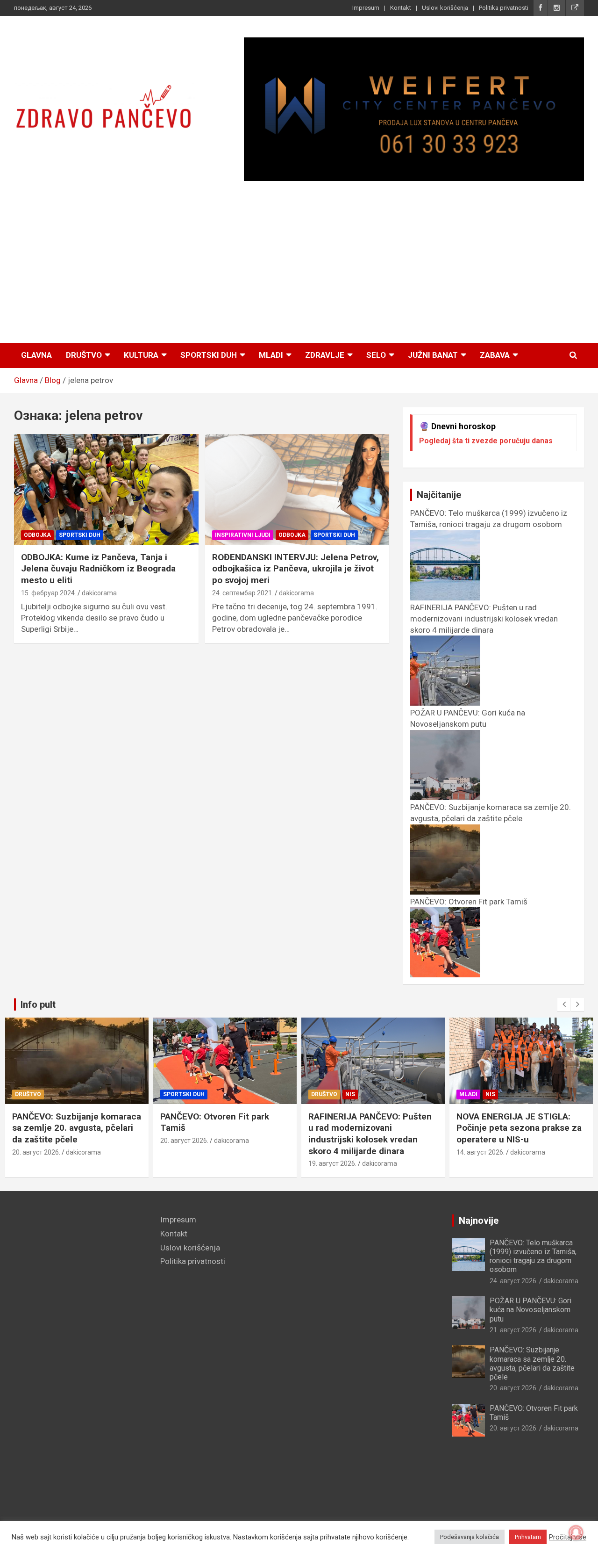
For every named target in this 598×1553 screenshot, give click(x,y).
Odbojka (37, 535)
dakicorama (99, 593)
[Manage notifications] (576, 1532)
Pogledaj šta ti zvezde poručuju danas (486, 440)
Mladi (271, 355)
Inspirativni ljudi (243, 535)
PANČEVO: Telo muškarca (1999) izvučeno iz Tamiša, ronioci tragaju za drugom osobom (488, 518)
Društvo (84, 355)
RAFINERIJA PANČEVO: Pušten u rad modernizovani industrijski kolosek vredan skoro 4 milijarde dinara (370, 1133)
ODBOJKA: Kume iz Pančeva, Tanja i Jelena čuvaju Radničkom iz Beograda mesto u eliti (98, 568)
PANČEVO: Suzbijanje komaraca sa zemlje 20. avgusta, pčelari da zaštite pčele (490, 812)
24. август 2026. (514, 1281)
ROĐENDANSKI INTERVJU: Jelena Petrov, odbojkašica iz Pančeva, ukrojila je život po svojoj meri (295, 568)
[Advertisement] (299, 262)
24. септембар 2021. (242, 593)
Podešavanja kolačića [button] (469, 1536)
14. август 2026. (480, 1152)
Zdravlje (324, 355)
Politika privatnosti (503, 7)
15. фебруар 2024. (48, 593)
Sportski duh (208, 355)
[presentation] (563, 1004)
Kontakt (400, 7)
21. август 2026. (514, 1330)
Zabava (495, 355)
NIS (350, 1094)
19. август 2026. (332, 1163)
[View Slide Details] (414, 109)
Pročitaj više (567, 1537)
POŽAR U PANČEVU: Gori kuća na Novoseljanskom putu (467, 718)
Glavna (36, 355)
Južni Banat (433, 355)
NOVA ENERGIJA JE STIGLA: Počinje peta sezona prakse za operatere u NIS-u (519, 1128)
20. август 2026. (36, 1152)
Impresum (365, 7)
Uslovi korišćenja (445, 7)
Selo (376, 355)
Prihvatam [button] (528, 1536)
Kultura (141, 355)
